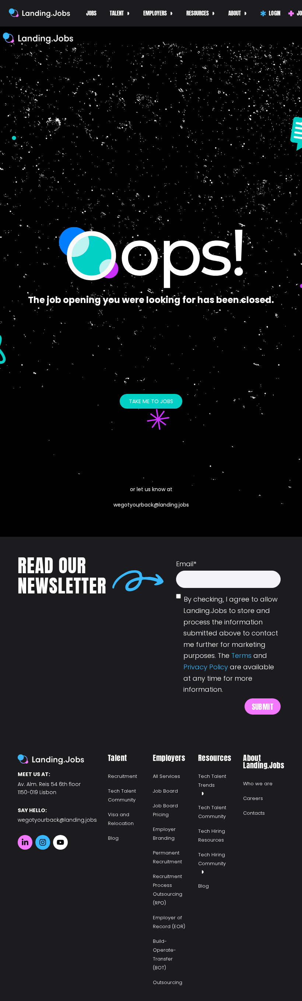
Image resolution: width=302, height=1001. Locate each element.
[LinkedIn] (25, 842)
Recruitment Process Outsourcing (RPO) (167, 889)
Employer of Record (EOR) (169, 922)
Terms (241, 655)
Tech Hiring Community (212, 859)
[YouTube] (60, 842)
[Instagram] (42, 842)
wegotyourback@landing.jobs (151, 504)
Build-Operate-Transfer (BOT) (164, 954)
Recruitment (122, 776)
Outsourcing (167, 982)
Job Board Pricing (165, 810)
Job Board (165, 790)
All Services (166, 776)
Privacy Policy (205, 667)
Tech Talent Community (122, 795)
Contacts (254, 813)
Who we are (258, 783)
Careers (253, 798)
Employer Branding (164, 834)
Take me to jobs (151, 401)
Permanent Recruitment (167, 857)
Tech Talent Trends (212, 781)
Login (274, 13)
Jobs (91, 13)
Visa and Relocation (121, 819)
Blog (113, 838)
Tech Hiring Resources (211, 835)
